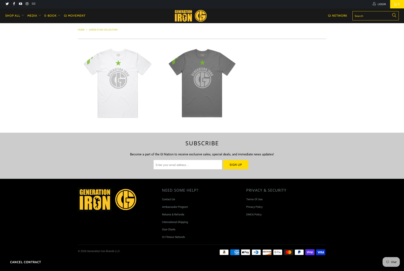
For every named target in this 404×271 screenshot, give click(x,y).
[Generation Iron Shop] (204, 15)
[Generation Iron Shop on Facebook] (13, 4)
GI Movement (74, 15)
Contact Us (168, 199)
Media (32, 15)
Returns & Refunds (173, 214)
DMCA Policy (254, 214)
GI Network (337, 15)
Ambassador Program (175, 206)
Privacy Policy (254, 206)
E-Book (50, 15)
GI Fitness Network (173, 237)
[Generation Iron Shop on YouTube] (20, 4)
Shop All (12, 15)
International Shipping (175, 222)
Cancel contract (25, 262)
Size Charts (168, 229)
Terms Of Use (254, 199)
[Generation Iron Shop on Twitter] (7, 4)
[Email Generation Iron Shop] (33, 4)
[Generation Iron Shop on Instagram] (27, 4)
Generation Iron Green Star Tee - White (118, 83)
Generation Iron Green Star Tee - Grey (202, 83)
